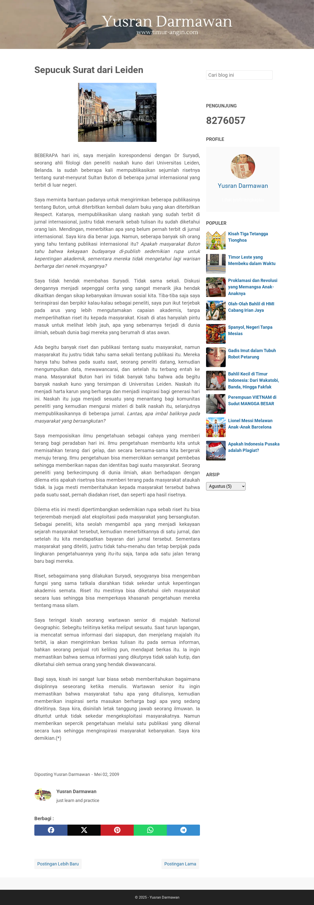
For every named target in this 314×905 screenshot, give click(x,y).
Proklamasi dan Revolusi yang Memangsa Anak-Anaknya (252, 287)
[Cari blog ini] (277, 57)
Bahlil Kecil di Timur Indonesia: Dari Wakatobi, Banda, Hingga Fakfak (253, 380)
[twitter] (84, 830)
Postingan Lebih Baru (58, 863)
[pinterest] (117, 830)
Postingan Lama (180, 863)
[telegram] (183, 830)
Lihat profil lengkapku (243, 199)
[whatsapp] (150, 830)
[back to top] (304, 894)
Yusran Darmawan (243, 185)
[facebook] (50, 830)
